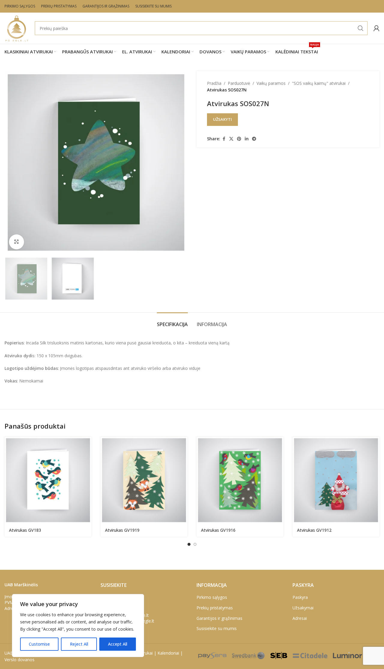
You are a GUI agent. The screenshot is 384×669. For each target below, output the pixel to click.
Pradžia (214, 83)
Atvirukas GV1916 (218, 530)
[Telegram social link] (254, 139)
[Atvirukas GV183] (48, 480)
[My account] (376, 28)
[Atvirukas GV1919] (144, 480)
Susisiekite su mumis (216, 628)
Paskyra (300, 597)
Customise (39, 644)
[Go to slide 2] (195, 544)
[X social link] (231, 139)
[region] (78, 625)
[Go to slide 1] (189, 544)
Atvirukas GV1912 (314, 530)
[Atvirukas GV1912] (336, 480)
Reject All (79, 644)
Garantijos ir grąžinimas (219, 618)
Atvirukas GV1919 (122, 530)
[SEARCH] (361, 28)
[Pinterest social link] (239, 139)
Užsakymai (303, 608)
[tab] (172, 321)
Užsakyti (222, 119)
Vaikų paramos (271, 83)
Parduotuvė (239, 83)
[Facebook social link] (223, 139)
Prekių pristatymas (214, 608)
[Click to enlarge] (16, 241)
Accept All (117, 644)
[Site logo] (16, 28)
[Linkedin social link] (246, 139)
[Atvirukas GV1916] (240, 480)
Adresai (299, 618)
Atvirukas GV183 (25, 530)
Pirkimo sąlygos (211, 597)
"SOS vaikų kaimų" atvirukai (319, 83)
